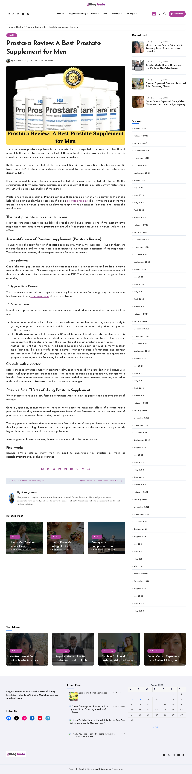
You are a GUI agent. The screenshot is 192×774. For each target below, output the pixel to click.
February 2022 (141, 492)
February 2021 (141, 574)
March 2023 (140, 396)
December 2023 (141, 329)
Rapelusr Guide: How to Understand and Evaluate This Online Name (72, 660)
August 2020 (140, 589)
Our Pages (130, 14)
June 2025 (139, 195)
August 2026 (140, 128)
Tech (105, 14)
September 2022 (142, 440)
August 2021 (140, 537)
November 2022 (141, 425)
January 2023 (140, 411)
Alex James (29, 492)
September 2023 (142, 351)
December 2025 (141, 151)
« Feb (155, 727)
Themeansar (117, 769)
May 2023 (139, 381)
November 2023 (141, 336)
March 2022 (140, 485)
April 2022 (139, 477)
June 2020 (139, 604)
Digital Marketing (77, 14)
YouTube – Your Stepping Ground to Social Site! (95, 735)
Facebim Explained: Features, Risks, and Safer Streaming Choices (117, 660)
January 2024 (140, 321)
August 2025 (140, 180)
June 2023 (139, 373)
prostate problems (77, 201)
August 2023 (140, 359)
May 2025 (139, 203)
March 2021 (139, 566)
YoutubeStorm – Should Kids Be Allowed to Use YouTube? (94, 721)
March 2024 (140, 307)
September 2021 (141, 529)
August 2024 (140, 270)
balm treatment (39, 296)
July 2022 (138, 455)
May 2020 (139, 611)
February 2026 (141, 136)
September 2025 (142, 173)
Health (94, 14)
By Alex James (17, 61)
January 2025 (140, 232)
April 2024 (139, 299)
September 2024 (142, 262)
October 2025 (140, 166)
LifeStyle (116, 14)
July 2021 (138, 544)
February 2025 (141, 225)
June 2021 (138, 552)
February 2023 (141, 403)
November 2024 (141, 247)
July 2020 (138, 596)
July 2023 (138, 366)
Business (60, 14)
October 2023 (140, 344)
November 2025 (141, 158)
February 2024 (141, 314)
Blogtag (104, 769)
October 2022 (140, 433)
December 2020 (141, 581)
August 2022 (140, 448)
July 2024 (138, 277)
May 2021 (138, 559)
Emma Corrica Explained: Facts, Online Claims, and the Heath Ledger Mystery (164, 660)
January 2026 (140, 143)
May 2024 (139, 292)
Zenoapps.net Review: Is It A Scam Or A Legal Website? (93, 708)
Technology (62, 651)
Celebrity (15, 651)
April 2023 (139, 388)
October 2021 (140, 522)
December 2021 (141, 507)
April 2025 (139, 210)
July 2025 (138, 188)
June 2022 (139, 462)
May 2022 (139, 470)
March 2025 (140, 218)
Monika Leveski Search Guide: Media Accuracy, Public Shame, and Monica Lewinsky (164, 48)
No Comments (47, 61)
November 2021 (141, 514)
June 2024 (139, 284)
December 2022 (141, 418)
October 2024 (140, 255)
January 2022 (140, 500)
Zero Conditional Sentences (92, 693)
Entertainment (156, 651)
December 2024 (141, 240)
